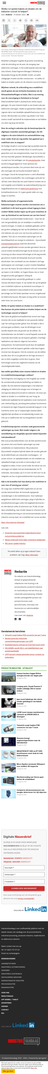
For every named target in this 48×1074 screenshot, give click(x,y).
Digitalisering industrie (11, 977)
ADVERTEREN (6, 1003)
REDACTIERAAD (7, 996)
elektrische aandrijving (29, 188)
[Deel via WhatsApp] (15, 20)
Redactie (30, 615)
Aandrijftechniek (8, 963)
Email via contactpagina (10, 953)
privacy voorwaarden (26, 898)
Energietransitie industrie (12, 981)
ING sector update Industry (15, 543)
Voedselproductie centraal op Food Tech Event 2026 (25, 645)
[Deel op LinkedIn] (3, 20)
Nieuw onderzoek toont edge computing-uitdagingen (25, 540)
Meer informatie (31, 555)
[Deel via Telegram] (20, 20)
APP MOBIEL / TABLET (9, 999)
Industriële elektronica (11, 974)
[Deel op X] (9, 20)
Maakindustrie (7, 987)
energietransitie (34, 160)
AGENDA (4, 1006)
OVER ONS (5, 993)
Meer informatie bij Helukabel (12, 522)
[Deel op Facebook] (31, 20)
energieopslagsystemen (10, 244)
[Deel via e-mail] (37, 20)
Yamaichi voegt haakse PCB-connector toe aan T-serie (25, 635)
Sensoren (5, 970)
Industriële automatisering (13, 967)
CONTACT (5, 1010)
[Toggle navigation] (4, 3)
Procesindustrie (8, 984)
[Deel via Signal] (26, 20)
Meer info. (34, 1068)
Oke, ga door (8, 1071)
